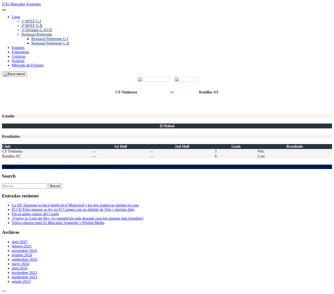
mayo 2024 (20, 264)
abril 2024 (19, 268)
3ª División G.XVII (37, 30)
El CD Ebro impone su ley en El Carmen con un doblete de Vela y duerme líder (73, 209)
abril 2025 (19, 242)
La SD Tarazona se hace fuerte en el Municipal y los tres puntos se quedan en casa (75, 205)
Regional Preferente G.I (49, 39)
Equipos (18, 47)
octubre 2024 (22, 255)
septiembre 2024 (24, 259)
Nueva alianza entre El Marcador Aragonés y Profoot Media (58, 223)
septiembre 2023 (24, 277)
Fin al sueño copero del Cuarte (35, 214)
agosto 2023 (21, 281)
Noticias (18, 61)
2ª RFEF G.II (32, 25)
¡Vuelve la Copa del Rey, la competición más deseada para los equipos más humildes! (78, 218)
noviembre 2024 (24, 251)
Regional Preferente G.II (50, 43)
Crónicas (18, 56)
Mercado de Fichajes (28, 65)
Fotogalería (20, 52)
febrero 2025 (22, 246)
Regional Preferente (37, 34)
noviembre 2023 (24, 273)
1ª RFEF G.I (31, 21)
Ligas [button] (16, 17)
